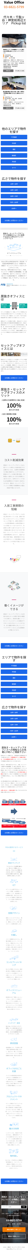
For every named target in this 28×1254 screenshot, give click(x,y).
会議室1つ (10, 102)
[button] (5, 247)
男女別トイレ (6, 61)
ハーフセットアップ (14, 61)
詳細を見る (8, 70)
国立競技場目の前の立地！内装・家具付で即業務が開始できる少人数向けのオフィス (13, 93)
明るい (16, 63)
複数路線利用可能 (7, 66)
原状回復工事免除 (7, 67)
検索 (24, 1206)
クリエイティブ (7, 63)
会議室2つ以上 (7, 60)
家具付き (5, 102)
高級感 (9, 64)
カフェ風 (22, 61)
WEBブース (13, 60)
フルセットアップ (7, 103)
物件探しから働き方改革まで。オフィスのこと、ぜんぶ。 (17, 286)
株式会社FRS (10, 284)
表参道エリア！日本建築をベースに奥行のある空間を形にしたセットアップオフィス (13, 51)
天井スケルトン (20, 60)
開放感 (5, 64)
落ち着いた (21, 63)
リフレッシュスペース (18, 102)
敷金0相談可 (14, 66)
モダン (12, 63)
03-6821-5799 (14, 7)
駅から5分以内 (15, 64)
